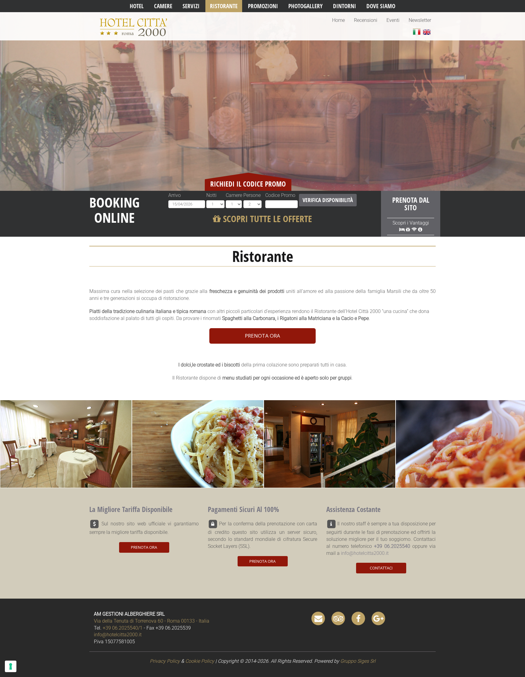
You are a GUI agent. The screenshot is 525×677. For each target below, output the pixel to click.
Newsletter (420, 20)
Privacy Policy (165, 661)
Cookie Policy (199, 661)
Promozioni (263, 6)
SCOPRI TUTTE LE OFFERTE (266, 218)
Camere (163, 6)
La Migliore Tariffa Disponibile (131, 509)
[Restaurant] (427, 32)
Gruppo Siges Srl (358, 661)
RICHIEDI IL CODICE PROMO (248, 184)
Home (338, 20)
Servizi (191, 6)
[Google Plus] (378, 618)
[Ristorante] (416, 32)
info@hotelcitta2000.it (365, 553)
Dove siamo (380, 6)
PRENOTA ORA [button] (262, 335)
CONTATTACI (381, 568)
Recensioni (365, 20)
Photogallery (305, 6)
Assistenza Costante (353, 509)
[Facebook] (358, 618)
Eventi (393, 20)
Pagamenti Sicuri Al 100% (243, 509)
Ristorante (224, 6)
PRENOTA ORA (144, 547)
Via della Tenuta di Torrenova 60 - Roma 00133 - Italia (151, 621)
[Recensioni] (338, 618)
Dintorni (344, 6)
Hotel (137, 6)
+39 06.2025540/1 (122, 628)
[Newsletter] (318, 618)
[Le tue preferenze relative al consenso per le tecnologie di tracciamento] (10, 666)
